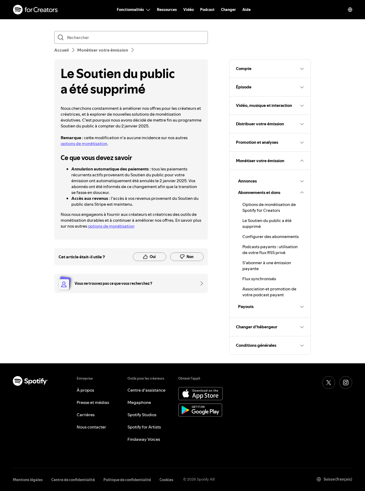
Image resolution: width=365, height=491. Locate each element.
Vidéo (188, 9)
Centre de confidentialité (73, 479)
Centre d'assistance (146, 390)
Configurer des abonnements (270, 236)
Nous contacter (91, 427)
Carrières (86, 415)
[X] (328, 382)
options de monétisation (84, 143)
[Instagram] (345, 382)
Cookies (166, 479)
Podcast (207, 9)
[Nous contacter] (200, 283)
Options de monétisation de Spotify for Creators (269, 207)
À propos (85, 390)
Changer (228, 9)
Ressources (167, 9)
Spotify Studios (141, 415)
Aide (246, 9)
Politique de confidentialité (127, 479)
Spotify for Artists (144, 427)
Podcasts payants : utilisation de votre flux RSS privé (270, 249)
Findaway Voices (143, 439)
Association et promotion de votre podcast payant (269, 292)
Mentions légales (28, 479)
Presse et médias (93, 402)
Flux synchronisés (259, 279)
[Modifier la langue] (350, 9)
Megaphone (139, 402)
